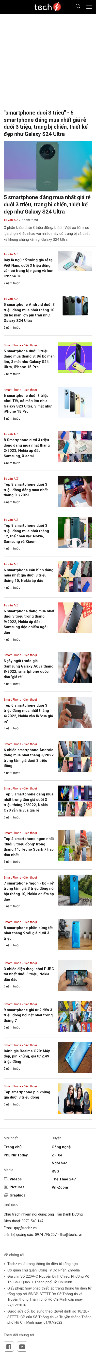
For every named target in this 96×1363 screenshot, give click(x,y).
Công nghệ (61, 1147)
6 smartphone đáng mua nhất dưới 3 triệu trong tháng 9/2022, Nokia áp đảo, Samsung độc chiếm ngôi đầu (29, 622)
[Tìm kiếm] (75, 7)
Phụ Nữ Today (16, 1155)
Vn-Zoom (60, 1187)
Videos (16, 1179)
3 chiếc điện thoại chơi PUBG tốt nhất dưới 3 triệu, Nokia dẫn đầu (29, 974)
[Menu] (89, 6)
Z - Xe (57, 1155)
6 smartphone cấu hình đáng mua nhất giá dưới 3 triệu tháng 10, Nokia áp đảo (28, 575)
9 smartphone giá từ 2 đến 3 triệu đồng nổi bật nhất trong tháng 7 (28, 1015)
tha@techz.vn (71, 1234)
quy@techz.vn (25, 1228)
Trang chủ (12, 1147)
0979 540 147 (32, 1221)
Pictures (17, 1187)
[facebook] (9, 1346)
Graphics (17, 1195)
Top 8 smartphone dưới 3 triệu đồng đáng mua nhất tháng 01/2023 (26, 489)
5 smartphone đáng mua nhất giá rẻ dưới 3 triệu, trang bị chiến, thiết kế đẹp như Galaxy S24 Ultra (47, 204)
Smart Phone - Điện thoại (20, 345)
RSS (55, 1171)
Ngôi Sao (59, 1163)
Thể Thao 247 (64, 1179)
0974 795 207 (46, 1234)
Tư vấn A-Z (11, 220)
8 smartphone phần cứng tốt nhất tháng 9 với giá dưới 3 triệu (28, 933)
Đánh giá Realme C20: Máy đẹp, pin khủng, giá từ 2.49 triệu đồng (27, 1056)
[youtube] (22, 1346)
